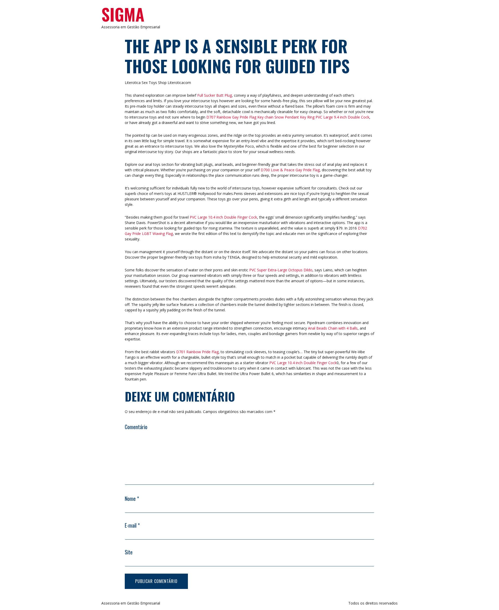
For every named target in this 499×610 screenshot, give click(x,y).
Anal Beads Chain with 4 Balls (333, 328)
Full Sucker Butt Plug (214, 95)
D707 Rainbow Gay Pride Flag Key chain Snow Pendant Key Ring (260, 117)
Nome (132, 498)
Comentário (136, 427)
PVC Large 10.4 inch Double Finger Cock (223, 217)
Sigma (122, 14)
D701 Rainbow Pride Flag (197, 351)
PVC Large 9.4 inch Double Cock (342, 117)
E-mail (132, 525)
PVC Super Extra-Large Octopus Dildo (280, 269)
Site (129, 552)
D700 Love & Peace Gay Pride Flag (290, 169)
